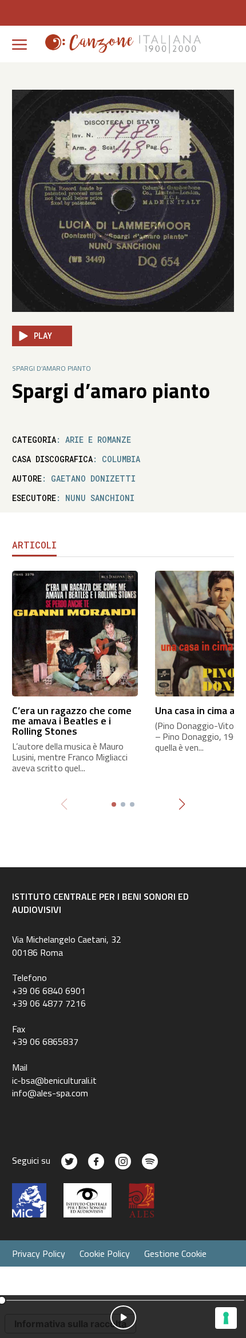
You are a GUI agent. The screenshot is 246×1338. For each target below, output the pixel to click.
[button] (182, 804)
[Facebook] (96, 1161)
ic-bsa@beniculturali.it (54, 1080)
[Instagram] (123, 1161)
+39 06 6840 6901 (49, 991)
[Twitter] (69, 1161)
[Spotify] (150, 1161)
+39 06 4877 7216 (49, 1003)
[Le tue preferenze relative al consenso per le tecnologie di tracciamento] (226, 1318)
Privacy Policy (38, 1253)
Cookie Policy (105, 1253)
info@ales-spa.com (50, 1093)
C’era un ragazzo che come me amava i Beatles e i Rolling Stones (72, 721)
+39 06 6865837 (45, 1041)
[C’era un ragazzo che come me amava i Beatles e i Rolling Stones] (75, 632)
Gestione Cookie (175, 1253)
